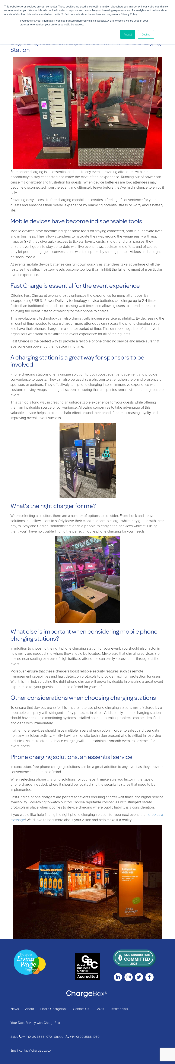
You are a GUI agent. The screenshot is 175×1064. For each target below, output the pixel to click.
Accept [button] (128, 34)
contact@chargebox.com (36, 1050)
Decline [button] (145, 34)
